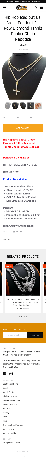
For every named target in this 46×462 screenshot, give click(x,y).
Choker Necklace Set (11, 400)
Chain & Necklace (10, 396)
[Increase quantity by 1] (30, 117)
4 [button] (26, 316)
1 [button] (19, 316)
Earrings (6, 412)
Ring (5, 421)
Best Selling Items (10, 384)
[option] (23, 76)
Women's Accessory (11, 429)
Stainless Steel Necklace (13, 425)
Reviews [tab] (6, 239)
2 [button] (21, 316)
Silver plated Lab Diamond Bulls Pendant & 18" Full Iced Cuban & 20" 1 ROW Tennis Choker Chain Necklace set (23, 302)
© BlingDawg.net (23, 451)
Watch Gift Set (9, 392)
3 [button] (24, 316)
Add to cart (23, 128)
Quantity (7, 117)
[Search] (35, 7)
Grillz (5, 417)
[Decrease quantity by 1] (17, 117)
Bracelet (6, 408)
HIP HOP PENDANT (10, 404)
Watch (5, 388)
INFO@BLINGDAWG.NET (12, 442)
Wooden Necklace (10, 433)
